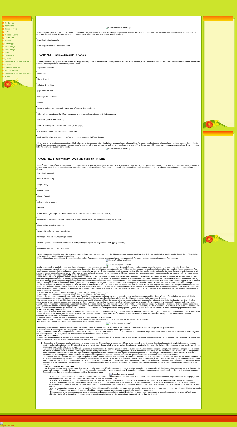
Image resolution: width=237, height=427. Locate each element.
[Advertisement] (58, 7)
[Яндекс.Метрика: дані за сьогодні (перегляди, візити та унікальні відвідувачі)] (7, 424)
